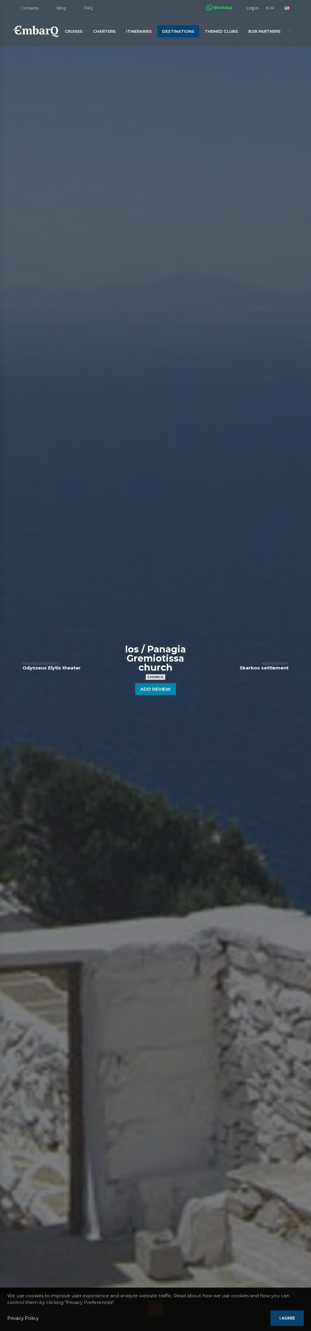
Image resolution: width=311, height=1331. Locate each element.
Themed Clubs (221, 31)
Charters (104, 31)
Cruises (74, 31)
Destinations (178, 31)
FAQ (88, 7)
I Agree (287, 1318)
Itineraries (139, 31)
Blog (61, 7)
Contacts (29, 7)
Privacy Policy (23, 1318)
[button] (272, 7)
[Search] (296, 32)
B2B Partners (264, 31)
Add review (155, 689)
